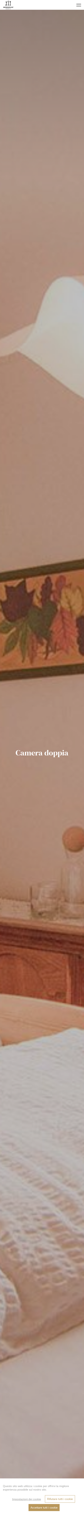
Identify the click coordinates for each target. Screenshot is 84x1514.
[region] (42, 1496)
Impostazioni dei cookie (26, 1499)
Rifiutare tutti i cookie (60, 1499)
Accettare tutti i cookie (44, 1507)
